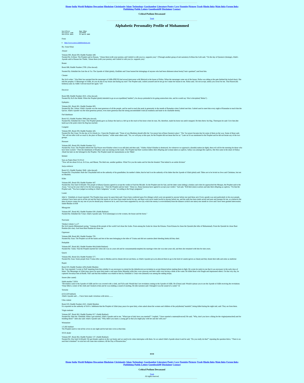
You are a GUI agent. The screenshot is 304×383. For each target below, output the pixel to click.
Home (68, 6)
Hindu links (209, 6)
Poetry (170, 6)
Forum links (232, 6)
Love (176, 6)
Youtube (184, 6)
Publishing (128, 9)
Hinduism (109, 6)
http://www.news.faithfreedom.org (77, 43)
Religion (89, 6)
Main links (220, 6)
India (74, 6)
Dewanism (98, 6)
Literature (162, 6)
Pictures (192, 6)
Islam (129, 6)
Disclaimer (167, 9)
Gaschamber (150, 6)
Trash (200, 6)
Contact (176, 9)
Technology (137, 6)
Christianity (120, 6)
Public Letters (141, 9)
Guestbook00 (154, 9)
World (81, 6)
